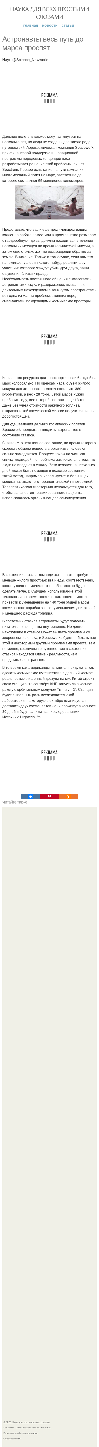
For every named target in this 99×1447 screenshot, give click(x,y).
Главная (30, 25)
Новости (50, 25)
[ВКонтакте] (30, 796)
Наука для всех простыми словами (49, 12)
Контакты (8, 1427)
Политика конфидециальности (20, 1433)
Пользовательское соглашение (33, 1427)
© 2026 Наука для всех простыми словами (26, 1422)
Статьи (68, 25)
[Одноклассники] (68, 796)
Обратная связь (12, 1438)
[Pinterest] (49, 796)
